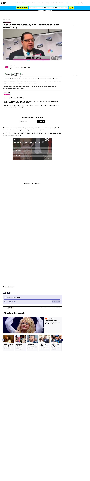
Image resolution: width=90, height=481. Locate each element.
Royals (34, 2)
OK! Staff (12, 65)
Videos (8, 19)
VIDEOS (47, 2)
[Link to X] (81, 2)
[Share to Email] (21, 73)
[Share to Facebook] (7, 73)
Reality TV (17, 2)
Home (4, 19)
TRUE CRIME (54, 2)
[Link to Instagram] (78, 2)
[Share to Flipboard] (16, 73)
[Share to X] (12, 73)
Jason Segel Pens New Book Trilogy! (14, 97)
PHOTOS (41, 2)
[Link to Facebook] (75, 2)
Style (28, 2)
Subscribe (69, 2)
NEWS (23, 2)
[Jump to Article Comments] (3, 73)
